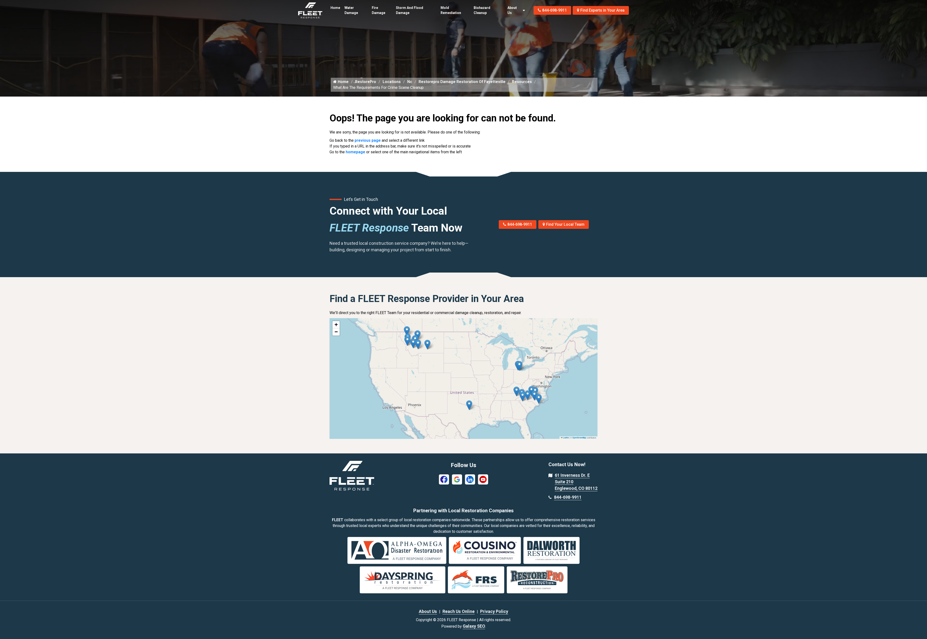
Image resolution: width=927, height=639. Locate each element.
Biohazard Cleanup (482, 10)
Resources (522, 81)
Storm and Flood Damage (409, 10)
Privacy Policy (494, 611)
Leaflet (565, 437)
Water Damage (351, 10)
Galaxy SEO (474, 626)
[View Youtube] (483, 479)
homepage (355, 152)
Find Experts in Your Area (602, 10)
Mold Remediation (451, 10)
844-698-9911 (554, 10)
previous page (368, 140)
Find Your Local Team (565, 224)
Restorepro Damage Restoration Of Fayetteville (462, 81)
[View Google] (457, 479)
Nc (409, 81)
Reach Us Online (458, 611)
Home (335, 8)
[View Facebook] (444, 479)
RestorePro (365, 81)
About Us (512, 10)
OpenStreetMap (579, 437)
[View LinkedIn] (470, 479)
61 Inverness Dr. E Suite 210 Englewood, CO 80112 (576, 482)
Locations (392, 81)
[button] (427, 345)
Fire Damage (378, 10)
